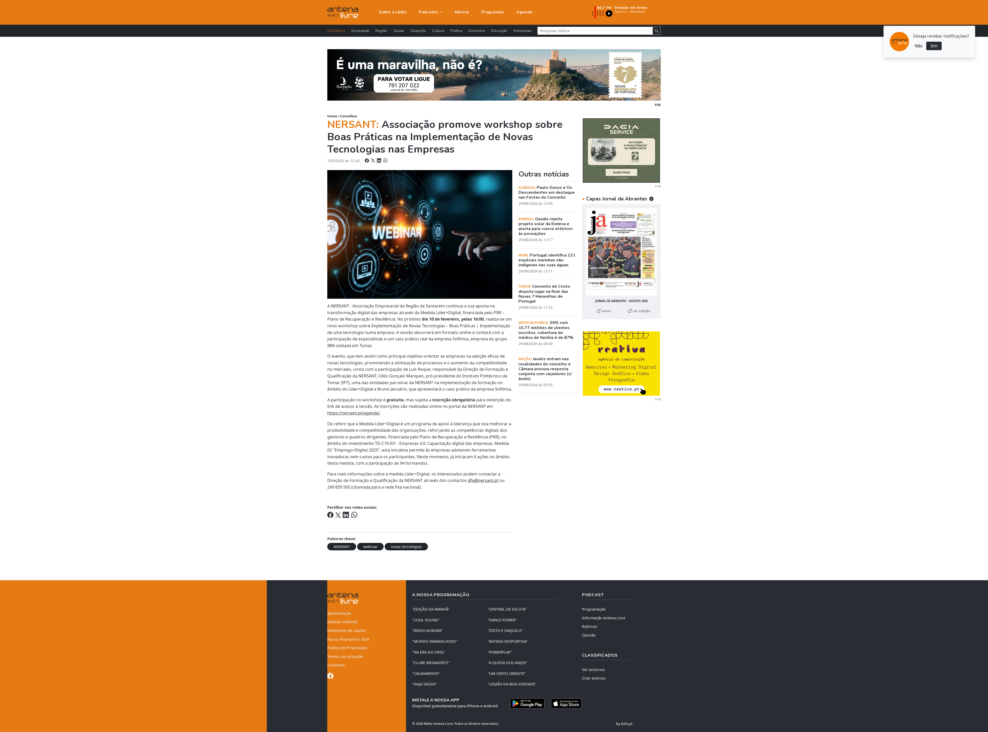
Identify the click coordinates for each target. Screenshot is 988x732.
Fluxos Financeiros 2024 (348, 639)
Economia (477, 30)
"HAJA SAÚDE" (424, 684)
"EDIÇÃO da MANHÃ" (430, 609)
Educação (499, 30)
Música (462, 12)
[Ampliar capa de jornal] (621, 252)
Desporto (418, 30)
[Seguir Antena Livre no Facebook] (330, 676)
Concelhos (336, 30)
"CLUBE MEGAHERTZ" (430, 662)
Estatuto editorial (342, 621)
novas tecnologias (406, 546)
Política (456, 30)
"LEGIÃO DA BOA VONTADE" (512, 684)
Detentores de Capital (346, 630)
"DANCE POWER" (502, 620)
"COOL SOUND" (426, 620)
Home (332, 116)
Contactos (336, 665)
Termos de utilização (345, 656)
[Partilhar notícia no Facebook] (367, 160)
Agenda (524, 12)
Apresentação (339, 613)
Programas (492, 12)
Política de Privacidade (347, 647)
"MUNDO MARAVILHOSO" (434, 641)
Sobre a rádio (393, 12)
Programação (594, 609)
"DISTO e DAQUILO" (505, 630)
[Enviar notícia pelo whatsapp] (385, 160)
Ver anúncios (593, 669)
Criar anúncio (594, 678)
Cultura (438, 30)
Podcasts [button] (429, 12)
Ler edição (641, 310)
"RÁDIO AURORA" (427, 630)
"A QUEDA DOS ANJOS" (507, 662)
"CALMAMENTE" (426, 673)
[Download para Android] (527, 703)
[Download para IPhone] (566, 703)
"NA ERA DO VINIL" (428, 652)
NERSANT (341, 546)
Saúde (398, 30)
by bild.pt (624, 723)
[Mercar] (621, 150)
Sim (934, 46)
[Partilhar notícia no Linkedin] (379, 160)
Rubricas (589, 626)
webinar (370, 546)
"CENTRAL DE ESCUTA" (507, 609)
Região (381, 30)
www (606, 310)
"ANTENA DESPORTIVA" (508, 641)
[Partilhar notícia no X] (373, 160)
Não (919, 46)
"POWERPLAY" (500, 652)
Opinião (589, 635)
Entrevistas (522, 30)
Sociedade (360, 30)
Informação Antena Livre (603, 617)
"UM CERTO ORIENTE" (507, 673)
